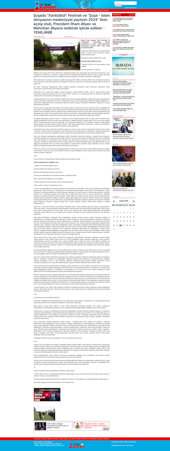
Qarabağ (100, 10)
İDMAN (66, 10)
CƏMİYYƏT (50, 10)
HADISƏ (79, 10)
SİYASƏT (44, 10)
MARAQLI (106, 10)
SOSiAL (56, 10)
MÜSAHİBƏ (93, 10)
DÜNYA (61, 10)
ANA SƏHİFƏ (37, 10)
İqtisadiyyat (85, 10)
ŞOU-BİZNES (72, 10)
